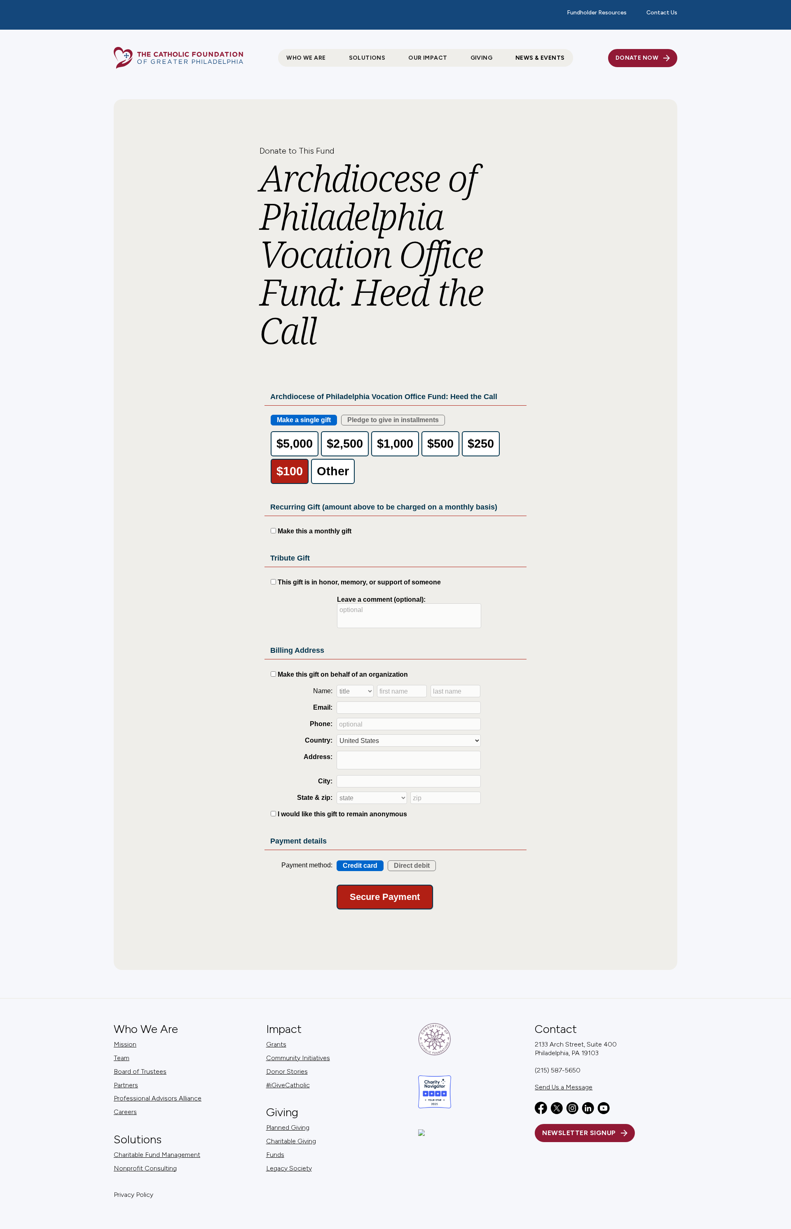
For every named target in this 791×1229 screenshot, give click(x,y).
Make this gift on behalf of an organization (343, 674)
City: (325, 781)
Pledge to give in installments (393, 419)
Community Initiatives (298, 1058)
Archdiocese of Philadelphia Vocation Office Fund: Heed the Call (383, 397)
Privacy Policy (133, 1195)
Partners (126, 1085)
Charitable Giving (291, 1141)
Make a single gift (304, 419)
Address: (318, 756)
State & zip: (314, 797)
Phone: (321, 723)
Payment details (298, 841)
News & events (539, 57)
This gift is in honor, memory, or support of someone (359, 582)
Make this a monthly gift (314, 531)
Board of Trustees (140, 1071)
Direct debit (412, 865)
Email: (322, 707)
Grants (276, 1044)
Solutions (137, 1139)
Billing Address (297, 650)
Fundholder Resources (597, 12)
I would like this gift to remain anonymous (342, 814)
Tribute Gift (290, 558)
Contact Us (661, 12)
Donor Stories (287, 1071)
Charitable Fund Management (157, 1155)
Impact (284, 1029)
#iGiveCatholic (288, 1085)
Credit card (360, 865)
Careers (125, 1112)
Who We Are (146, 1029)
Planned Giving (287, 1127)
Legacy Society (289, 1168)
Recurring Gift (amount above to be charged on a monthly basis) (383, 507)
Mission (125, 1044)
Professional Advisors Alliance (157, 1098)
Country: (318, 740)
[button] (306, 58)
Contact (556, 1029)
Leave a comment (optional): (381, 599)
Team (121, 1058)
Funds (275, 1155)
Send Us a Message (563, 1087)
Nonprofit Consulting (145, 1168)
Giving (282, 1112)
